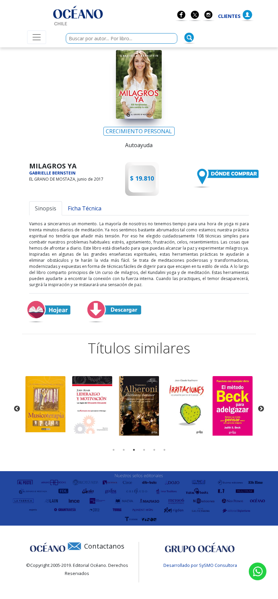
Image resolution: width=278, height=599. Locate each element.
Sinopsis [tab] (45, 208)
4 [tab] (144, 449)
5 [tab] (154, 449)
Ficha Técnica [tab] (84, 208)
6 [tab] (164, 449)
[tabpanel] (45, 404)
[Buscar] (189, 37)
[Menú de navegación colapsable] (36, 37)
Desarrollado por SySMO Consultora (200, 565)
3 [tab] (134, 449)
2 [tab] (123, 449)
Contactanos (104, 546)
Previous (17, 409)
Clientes (229, 16)
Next (261, 409)
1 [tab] (113, 449)
